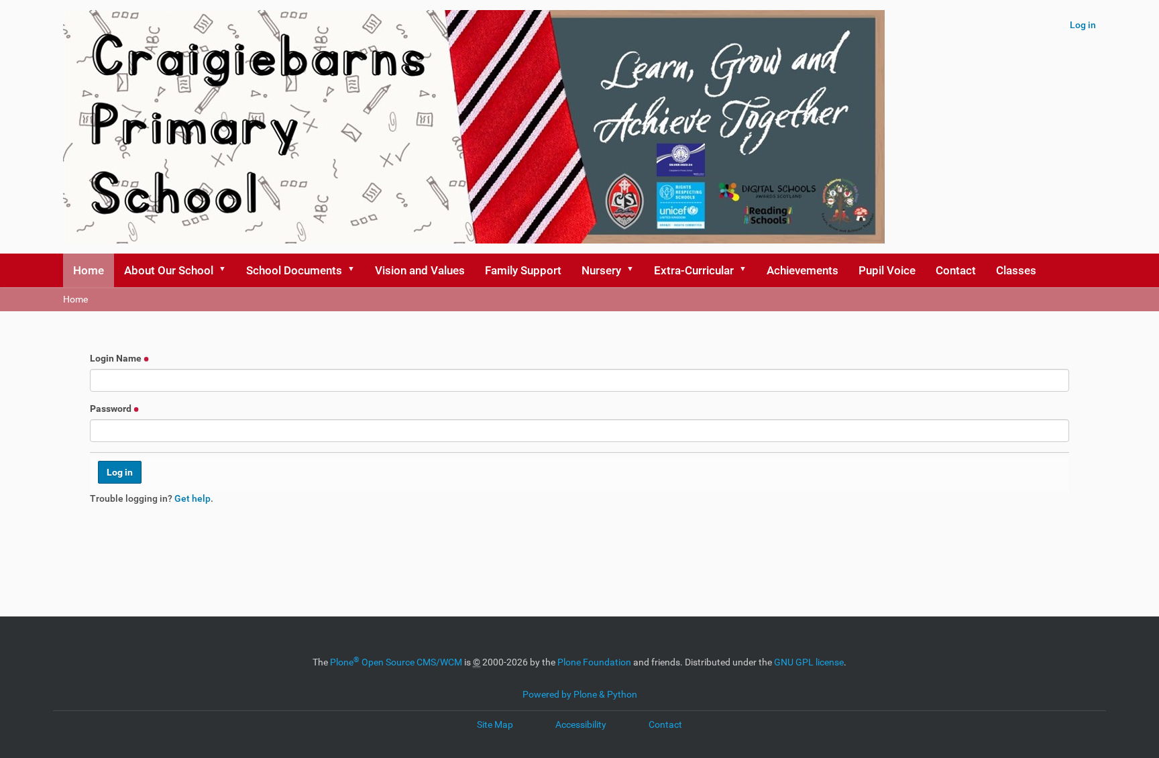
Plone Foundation (594, 662)
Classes (1016, 270)
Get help (192, 498)
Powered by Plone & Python (579, 694)
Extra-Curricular (694, 270)
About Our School (168, 270)
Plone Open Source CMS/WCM (396, 662)
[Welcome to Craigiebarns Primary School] (474, 126)
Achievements (802, 270)
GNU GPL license (809, 662)
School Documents (294, 270)
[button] (226, 270)
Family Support (523, 270)
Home (88, 270)
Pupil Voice (887, 270)
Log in (1083, 24)
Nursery (601, 270)
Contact (956, 270)
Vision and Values (420, 270)
